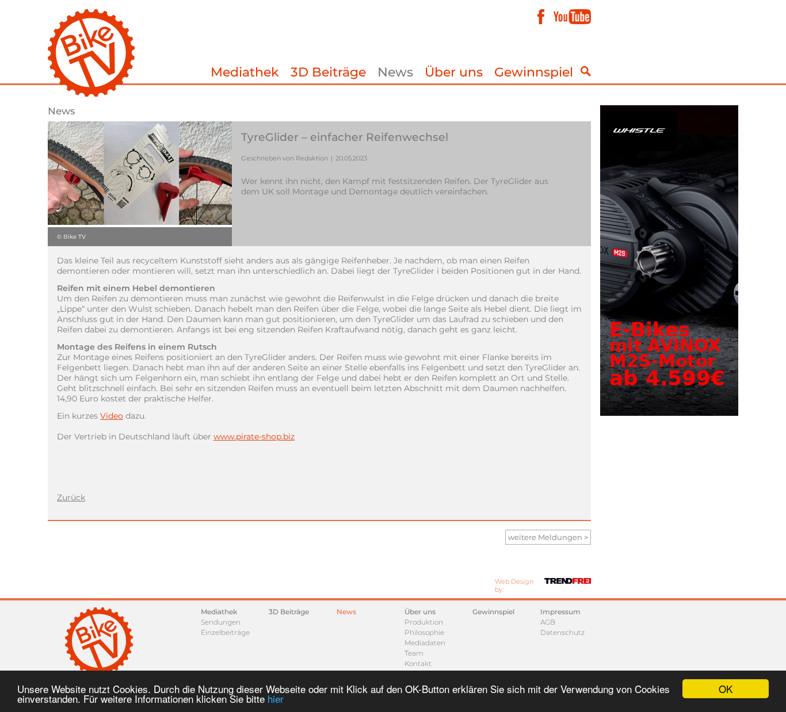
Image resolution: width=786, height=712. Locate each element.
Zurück (71, 497)
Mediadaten (425, 642)
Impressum (560, 611)
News (395, 72)
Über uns (454, 72)
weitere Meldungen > (548, 537)
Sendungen (221, 622)
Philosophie (424, 632)
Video (111, 416)
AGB (547, 622)
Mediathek (245, 72)
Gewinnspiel (533, 72)
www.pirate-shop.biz (254, 436)
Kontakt (418, 663)
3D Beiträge (328, 72)
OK (725, 689)
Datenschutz (562, 632)
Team (414, 653)
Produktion (424, 622)
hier (276, 698)
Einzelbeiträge (225, 632)
